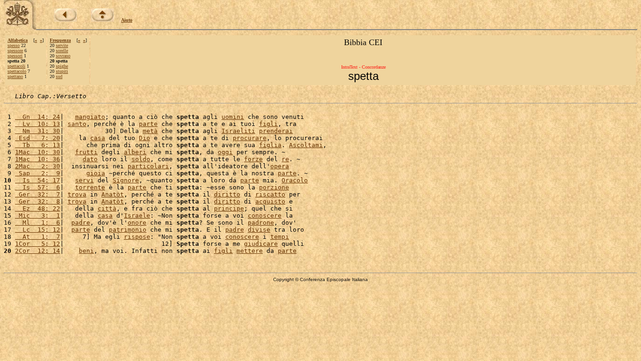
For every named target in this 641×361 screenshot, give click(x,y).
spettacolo (17, 71)
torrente (90, 187)
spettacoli (16, 66)
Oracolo (295, 180)
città (107, 208)
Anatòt (112, 194)
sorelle (62, 50)
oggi (225, 152)
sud (59, 76)
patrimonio (127, 229)
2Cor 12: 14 (37, 250)
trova (77, 194)
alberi (135, 152)
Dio (144, 137)
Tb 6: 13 (37, 145)
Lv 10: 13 (37, 123)
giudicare (261, 243)
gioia (95, 173)
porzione (274, 187)
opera (279, 166)
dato (90, 159)
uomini (232, 116)
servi (84, 180)
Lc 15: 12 (37, 229)
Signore (126, 180)
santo (77, 123)
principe (229, 208)
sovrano (63, 55)
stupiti (62, 71)
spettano (15, 76)
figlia (270, 145)
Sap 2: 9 (37, 173)
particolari (148, 166)
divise (259, 229)
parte (148, 123)
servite (62, 45)
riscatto (270, 194)
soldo (140, 159)
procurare (250, 137)
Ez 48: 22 (37, 208)
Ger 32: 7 (37, 194)
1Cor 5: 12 (37, 243)
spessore (15, 50)
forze (253, 159)
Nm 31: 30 (37, 130)
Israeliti (238, 130)
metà (150, 130)
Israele (137, 215)
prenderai (276, 130)
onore (137, 222)
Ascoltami (306, 145)
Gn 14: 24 (37, 116)
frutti (86, 152)
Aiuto (126, 20)
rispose (137, 236)
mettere (250, 250)
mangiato (90, 116)
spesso (14, 45)
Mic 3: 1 (37, 215)
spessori (15, 55)
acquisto (270, 201)
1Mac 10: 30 (37, 152)
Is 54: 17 (37, 180)
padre (80, 222)
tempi (279, 236)
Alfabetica (18, 40)
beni (86, 250)
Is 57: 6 (37, 187)
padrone (261, 222)
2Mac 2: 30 (37, 166)
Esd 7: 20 (37, 137)
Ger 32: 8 (37, 201)
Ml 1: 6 (37, 222)
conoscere (265, 215)
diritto (227, 194)
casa (97, 137)
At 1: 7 (37, 236)
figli (268, 123)
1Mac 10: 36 (37, 159)
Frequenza (60, 40)
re (285, 159)
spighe (62, 66)
